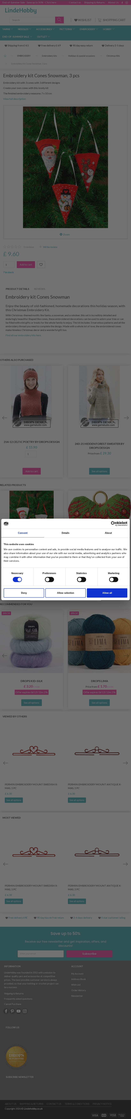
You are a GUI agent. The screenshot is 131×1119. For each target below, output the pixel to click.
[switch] (49, 579)
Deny (24, 592)
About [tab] (108, 533)
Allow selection (65, 592)
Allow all (107, 592)
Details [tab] (65, 533)
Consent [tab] (22, 533)
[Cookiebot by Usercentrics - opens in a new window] (113, 523)
